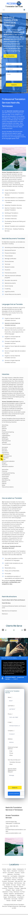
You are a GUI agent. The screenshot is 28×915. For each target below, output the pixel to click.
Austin (22, 872)
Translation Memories (11, 218)
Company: (11, 730)
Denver (5, 872)
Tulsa (23, 885)
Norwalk (14, 900)
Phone (11, 753)
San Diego (10, 883)
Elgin (13, 890)
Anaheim (11, 893)
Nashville (6, 895)
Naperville (23, 888)
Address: (10, 739)
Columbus (21, 871)
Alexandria (5, 892)
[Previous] (3, 630)
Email (10, 751)
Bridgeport (13, 895)
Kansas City (6, 876)
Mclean (9, 900)
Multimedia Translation (11, 216)
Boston (9, 869)
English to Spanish (10, 318)
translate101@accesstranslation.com (16, 829)
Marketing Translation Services (13, 205)
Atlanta (4, 869)
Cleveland (14, 871)
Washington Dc (8, 886)
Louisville (4, 888)
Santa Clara (7, 898)
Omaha (6, 893)
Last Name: (11, 705)
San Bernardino (19, 893)
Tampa (19, 885)
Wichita (16, 886)
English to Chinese (10, 336)
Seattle (8, 885)
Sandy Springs (12, 897)
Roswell (19, 900)
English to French (9, 346)
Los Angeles (14, 876)
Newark (21, 878)
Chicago (17, 888)
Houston (17, 872)
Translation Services (15, 762)
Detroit (21, 886)
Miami (8, 871)
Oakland (19, 895)
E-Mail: (10, 722)
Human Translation (10, 190)
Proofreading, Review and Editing (14, 221)
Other (11, 764)
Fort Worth (11, 872)
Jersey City (19, 890)
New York (14, 878)
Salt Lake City (19, 881)
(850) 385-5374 (14, 826)
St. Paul (22, 892)
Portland (4, 881)
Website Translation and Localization (15, 226)
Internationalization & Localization (14, 197)
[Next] (25, 630)
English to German (10, 355)
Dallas (14, 869)
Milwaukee (21, 876)
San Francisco (18, 883)
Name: (10, 697)
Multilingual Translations (11, 213)
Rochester (11, 881)
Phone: (10, 714)
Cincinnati (17, 874)
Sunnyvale (14, 898)
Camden (20, 898)
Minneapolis (7, 878)
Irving (10, 892)
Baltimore (10, 874)
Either (11, 755)
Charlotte (11, 888)
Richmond (16, 892)
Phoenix (14, 879)
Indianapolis (20, 869)
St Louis (13, 885)
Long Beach (20, 897)
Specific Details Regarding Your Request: (12, 770)
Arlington (8, 890)
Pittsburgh (20, 879)
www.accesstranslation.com (13, 833)
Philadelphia (7, 879)
